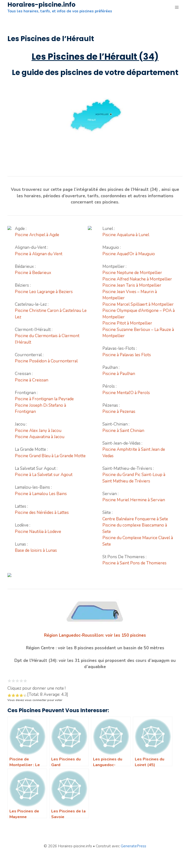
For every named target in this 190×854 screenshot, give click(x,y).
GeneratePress (133, 846)
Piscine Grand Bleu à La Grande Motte (50, 456)
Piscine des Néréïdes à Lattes (42, 512)
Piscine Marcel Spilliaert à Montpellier (138, 304)
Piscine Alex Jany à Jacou (38, 430)
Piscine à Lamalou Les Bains (41, 494)
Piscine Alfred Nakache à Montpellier (137, 279)
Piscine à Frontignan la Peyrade (44, 399)
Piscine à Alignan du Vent (38, 254)
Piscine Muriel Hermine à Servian (133, 500)
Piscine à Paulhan (118, 374)
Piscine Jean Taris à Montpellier (131, 285)
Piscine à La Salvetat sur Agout (43, 474)
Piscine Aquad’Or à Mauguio (128, 254)
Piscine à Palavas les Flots (126, 355)
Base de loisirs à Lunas (36, 550)
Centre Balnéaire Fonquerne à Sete (135, 519)
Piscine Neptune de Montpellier (132, 273)
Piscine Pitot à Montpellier (127, 323)
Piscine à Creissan (31, 380)
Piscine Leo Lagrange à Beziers (44, 292)
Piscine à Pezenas (118, 411)
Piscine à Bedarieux (33, 273)
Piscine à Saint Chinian (123, 430)
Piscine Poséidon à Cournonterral (46, 361)
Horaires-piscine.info (41, 4)
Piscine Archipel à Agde (37, 235)
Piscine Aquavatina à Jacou (39, 437)
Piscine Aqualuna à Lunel (125, 235)
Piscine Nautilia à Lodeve (38, 531)
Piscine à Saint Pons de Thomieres (134, 563)
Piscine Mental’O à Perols (126, 393)
